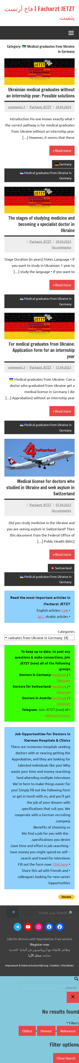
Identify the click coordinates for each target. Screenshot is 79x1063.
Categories (66, 631)
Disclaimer (67, 965)
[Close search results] (73, 997)
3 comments (16, 107)
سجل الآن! (34, 955)
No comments (61, 247)
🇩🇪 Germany (63, 164)
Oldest (27, 1031)
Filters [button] (68, 1023)
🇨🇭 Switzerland (61, 568)
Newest (46, 1031)
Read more (63, 150)
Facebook (59, 674)
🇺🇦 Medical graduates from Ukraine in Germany (46, 175)
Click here (60, 864)
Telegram (63, 680)
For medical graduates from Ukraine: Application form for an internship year (42, 350)
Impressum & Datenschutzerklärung (26, 965)
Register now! (39, 944)
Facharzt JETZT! (40, 107)
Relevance (67, 1031)
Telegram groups (57, 715)
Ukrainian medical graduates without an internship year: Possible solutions (40, 92)
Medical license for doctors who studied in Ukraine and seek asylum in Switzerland (40, 487)
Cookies (54, 965)
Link (65, 610)
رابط (41, 616)
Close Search (66, 1058)
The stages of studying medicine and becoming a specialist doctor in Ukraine (41, 224)
